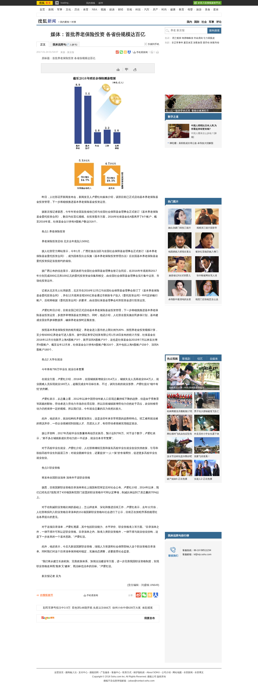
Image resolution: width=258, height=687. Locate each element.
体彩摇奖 (147, 607)
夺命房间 (198, 38)
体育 (85, 9)
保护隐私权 (139, 672)
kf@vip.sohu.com (202, 554)
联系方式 (126, 672)
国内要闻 (64, 22)
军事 (59, 9)
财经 (120, 9)
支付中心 (83, 672)
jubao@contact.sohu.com (141, 680)
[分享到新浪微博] (117, 52)
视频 (103, 9)
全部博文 (199, 672)
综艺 (200, 358)
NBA (94, 9)
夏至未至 (188, 42)
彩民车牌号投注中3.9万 (56, 607)
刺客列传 (214, 42)
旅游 (199, 9)
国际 (196, 21)
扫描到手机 (153, 44)
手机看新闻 (142, 52)
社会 (204, 21)
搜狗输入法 (71, 672)
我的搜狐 (90, 3)
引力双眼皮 (209, 38)
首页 (42, 9)
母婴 (190, 9)
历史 (77, 9)
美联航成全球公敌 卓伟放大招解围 (196, 143)
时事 (74, 22)
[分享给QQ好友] (125, 52)
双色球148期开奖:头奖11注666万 (91, 607)
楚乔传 (206, 42)
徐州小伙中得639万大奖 (126, 607)
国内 (189, 21)
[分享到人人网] (129, 52)
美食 (207, 9)
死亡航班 (176, 38)
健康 (172, 9)
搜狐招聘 (94, 672)
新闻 (51, 9)
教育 (181, 9)
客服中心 (116, 672)
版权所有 (161, 676)
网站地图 (177, 672)
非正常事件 (177, 42)
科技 (138, 9)
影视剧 (186, 358)
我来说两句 (65, 44)
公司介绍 (166, 672)
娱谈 (112, 9)
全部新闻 (188, 672)
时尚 (164, 9)
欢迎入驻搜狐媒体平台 (209, 3)
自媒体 (214, 358)
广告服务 (105, 672)
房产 (155, 9)
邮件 (101, 3)
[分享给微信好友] (144, 595)
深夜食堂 (197, 42)
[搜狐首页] (45, 3)
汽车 (146, 9)
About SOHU (153, 672)
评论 (219, 21)
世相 (129, 9)
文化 (68, 9)
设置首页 (58, 672)
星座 (216, 9)
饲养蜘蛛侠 (187, 38)
